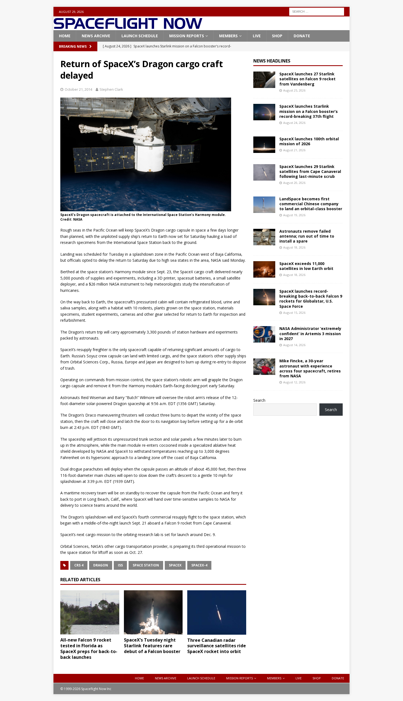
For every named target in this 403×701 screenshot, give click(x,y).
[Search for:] (316, 11)
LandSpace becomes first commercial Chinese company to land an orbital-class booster (310, 203)
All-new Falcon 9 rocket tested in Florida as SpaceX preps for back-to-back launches (88, 648)
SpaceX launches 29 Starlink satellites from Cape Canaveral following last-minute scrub (310, 171)
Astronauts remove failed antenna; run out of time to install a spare (306, 236)
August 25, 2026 (294, 90)
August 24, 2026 (294, 123)
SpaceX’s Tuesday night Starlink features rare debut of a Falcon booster (152, 645)
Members (228, 35)
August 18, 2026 (294, 247)
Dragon (100, 565)
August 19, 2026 (294, 215)
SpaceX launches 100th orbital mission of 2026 (309, 141)
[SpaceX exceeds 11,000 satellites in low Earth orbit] (264, 269)
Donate (302, 35)
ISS (120, 565)
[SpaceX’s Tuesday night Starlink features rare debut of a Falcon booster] (153, 612)
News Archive (96, 35)
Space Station (146, 565)
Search (259, 400)
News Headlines (271, 61)
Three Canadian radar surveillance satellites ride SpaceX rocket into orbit (216, 646)
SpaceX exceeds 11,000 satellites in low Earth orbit (306, 266)
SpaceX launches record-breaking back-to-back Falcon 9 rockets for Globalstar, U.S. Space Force (310, 299)
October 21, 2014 (78, 89)
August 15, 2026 (294, 312)
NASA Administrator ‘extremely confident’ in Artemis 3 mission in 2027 (310, 333)
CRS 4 (78, 565)
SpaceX (175, 565)
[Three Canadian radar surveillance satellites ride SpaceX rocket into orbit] (216, 612)
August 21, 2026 (294, 150)
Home (64, 35)
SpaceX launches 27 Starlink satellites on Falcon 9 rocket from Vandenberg (307, 78)
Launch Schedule (139, 35)
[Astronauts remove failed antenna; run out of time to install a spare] (264, 237)
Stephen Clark (111, 89)
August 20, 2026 (294, 183)
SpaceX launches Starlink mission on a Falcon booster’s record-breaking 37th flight (308, 111)
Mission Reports (186, 35)
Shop (277, 35)
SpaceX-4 (199, 565)
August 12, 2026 (294, 382)
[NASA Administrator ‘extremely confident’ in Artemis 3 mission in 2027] (264, 334)
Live (257, 35)
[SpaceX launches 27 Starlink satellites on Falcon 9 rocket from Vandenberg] (264, 80)
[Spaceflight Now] (127, 27)
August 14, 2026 (294, 345)
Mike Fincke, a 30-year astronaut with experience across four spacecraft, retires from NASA (310, 368)
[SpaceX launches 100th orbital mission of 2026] (264, 144)
